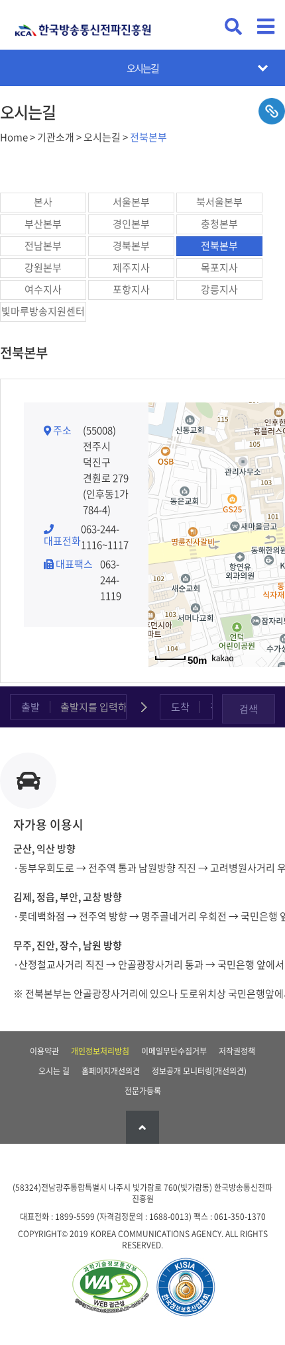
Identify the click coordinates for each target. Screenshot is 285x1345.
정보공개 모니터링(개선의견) (199, 1071)
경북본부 (131, 245)
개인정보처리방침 (100, 1051)
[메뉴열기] (266, 26)
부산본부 (43, 223)
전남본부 (43, 245)
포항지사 (131, 289)
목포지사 (219, 267)
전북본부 (219, 245)
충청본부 (219, 223)
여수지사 (43, 289)
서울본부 (131, 202)
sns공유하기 (271, 111)
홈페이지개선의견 (111, 1071)
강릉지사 (219, 289)
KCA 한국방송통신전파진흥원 (83, 24)
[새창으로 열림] (110, 1288)
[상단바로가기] (142, 1127)
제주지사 (131, 267)
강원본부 (43, 267)
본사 (43, 202)
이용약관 (44, 1051)
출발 (30, 707)
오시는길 (142, 68)
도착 (180, 707)
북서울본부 (219, 202)
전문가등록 (143, 1091)
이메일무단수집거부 (174, 1051)
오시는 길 (54, 1071)
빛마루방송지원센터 (43, 311)
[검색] (233, 26)
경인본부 (131, 223)
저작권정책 (237, 1051)
